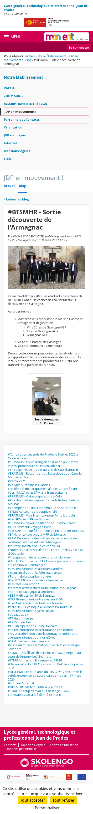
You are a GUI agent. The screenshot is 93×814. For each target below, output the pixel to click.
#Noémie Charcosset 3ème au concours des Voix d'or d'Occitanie (45, 552)
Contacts (10, 745)
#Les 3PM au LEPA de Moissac (29, 519)
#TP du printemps (20, 618)
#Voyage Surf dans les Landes (29, 485)
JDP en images (15, 135)
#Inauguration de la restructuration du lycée (39, 557)
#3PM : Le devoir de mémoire (28, 641)
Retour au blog (16, 199)
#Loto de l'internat (21, 683)
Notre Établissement (52, 56)
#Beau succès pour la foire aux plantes (35, 572)
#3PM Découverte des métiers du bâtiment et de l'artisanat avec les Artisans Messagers (42, 540)
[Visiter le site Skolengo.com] (46, 766)
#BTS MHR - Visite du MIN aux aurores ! (35, 687)
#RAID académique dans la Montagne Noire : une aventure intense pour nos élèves (42, 635)
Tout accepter (32, 800)
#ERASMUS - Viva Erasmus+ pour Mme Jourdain (41, 515)
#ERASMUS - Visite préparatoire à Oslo (35, 496)
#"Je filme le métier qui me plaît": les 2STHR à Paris (43, 488)
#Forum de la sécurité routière (29, 576)
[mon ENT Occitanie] (66, 36)
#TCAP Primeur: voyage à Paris (29, 527)
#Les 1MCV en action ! (23, 584)
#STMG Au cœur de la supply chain (32, 511)
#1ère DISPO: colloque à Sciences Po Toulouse (40, 607)
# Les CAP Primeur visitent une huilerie (35, 603)
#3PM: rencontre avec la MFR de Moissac (37, 534)
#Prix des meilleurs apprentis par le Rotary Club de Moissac (43, 502)
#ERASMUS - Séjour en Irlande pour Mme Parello (42, 523)
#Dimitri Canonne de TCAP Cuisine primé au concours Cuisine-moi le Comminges (45, 563)
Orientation (13, 127)
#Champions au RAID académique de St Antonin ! (43, 508)
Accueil (30, 56)
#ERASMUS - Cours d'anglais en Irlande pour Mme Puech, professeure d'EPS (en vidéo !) (43, 464)
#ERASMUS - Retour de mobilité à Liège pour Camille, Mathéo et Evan (45, 475)
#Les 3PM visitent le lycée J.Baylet (31, 611)
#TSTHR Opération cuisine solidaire (32, 626)
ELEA (7, 159)
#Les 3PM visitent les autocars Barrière (35, 569)
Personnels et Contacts (22, 119)
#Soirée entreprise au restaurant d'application (40, 630)
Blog (28, 60)
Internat (10, 143)
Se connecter (79, 47)
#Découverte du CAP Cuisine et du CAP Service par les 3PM (45, 666)
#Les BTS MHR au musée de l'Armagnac (35, 580)
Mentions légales (17, 151)
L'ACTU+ (10, 88)
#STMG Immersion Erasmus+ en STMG (35, 660)
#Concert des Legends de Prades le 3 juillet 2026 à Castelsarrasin (43, 456)
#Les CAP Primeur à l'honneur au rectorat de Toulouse (46, 530)
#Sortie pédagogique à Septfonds (31, 591)
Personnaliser (47, 807)
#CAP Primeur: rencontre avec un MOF (35, 599)
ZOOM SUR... (13, 96)
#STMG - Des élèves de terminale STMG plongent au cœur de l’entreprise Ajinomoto (44, 654)
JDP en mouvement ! (20, 111)
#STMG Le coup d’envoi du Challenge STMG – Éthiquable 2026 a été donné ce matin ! (39, 693)
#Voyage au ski (18, 614)
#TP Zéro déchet (19, 622)
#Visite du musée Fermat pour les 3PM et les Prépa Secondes (44, 647)
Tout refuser (63, 800)
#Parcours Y (16, 481)
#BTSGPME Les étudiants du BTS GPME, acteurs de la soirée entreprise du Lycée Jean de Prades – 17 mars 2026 (45, 675)
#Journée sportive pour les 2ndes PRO (35, 546)
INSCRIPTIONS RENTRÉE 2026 (25, 104)
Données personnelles (21, 749)
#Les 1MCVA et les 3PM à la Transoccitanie (37, 492)
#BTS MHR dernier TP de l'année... (31, 595)
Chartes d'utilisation (64, 745)
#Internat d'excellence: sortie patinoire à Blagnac (42, 588)
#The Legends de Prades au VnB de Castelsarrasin (43, 469)
